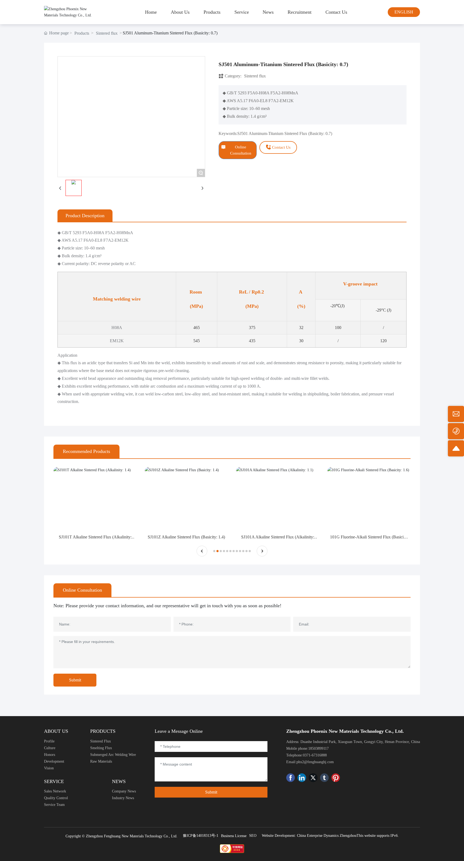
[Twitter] (313, 777)
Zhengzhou (348, 836)
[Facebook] (290, 777)
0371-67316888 (315, 755)
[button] (202, 551)
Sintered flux (107, 33)
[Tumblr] (324, 777)
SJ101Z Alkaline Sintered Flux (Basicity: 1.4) (186, 537)
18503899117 (318, 748)
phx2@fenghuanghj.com (315, 762)
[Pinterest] (335, 777)
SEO (252, 836)
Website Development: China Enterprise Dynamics (300, 836)
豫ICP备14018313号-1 (200, 836)
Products (81, 33)
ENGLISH (403, 12)
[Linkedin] (302, 777)
